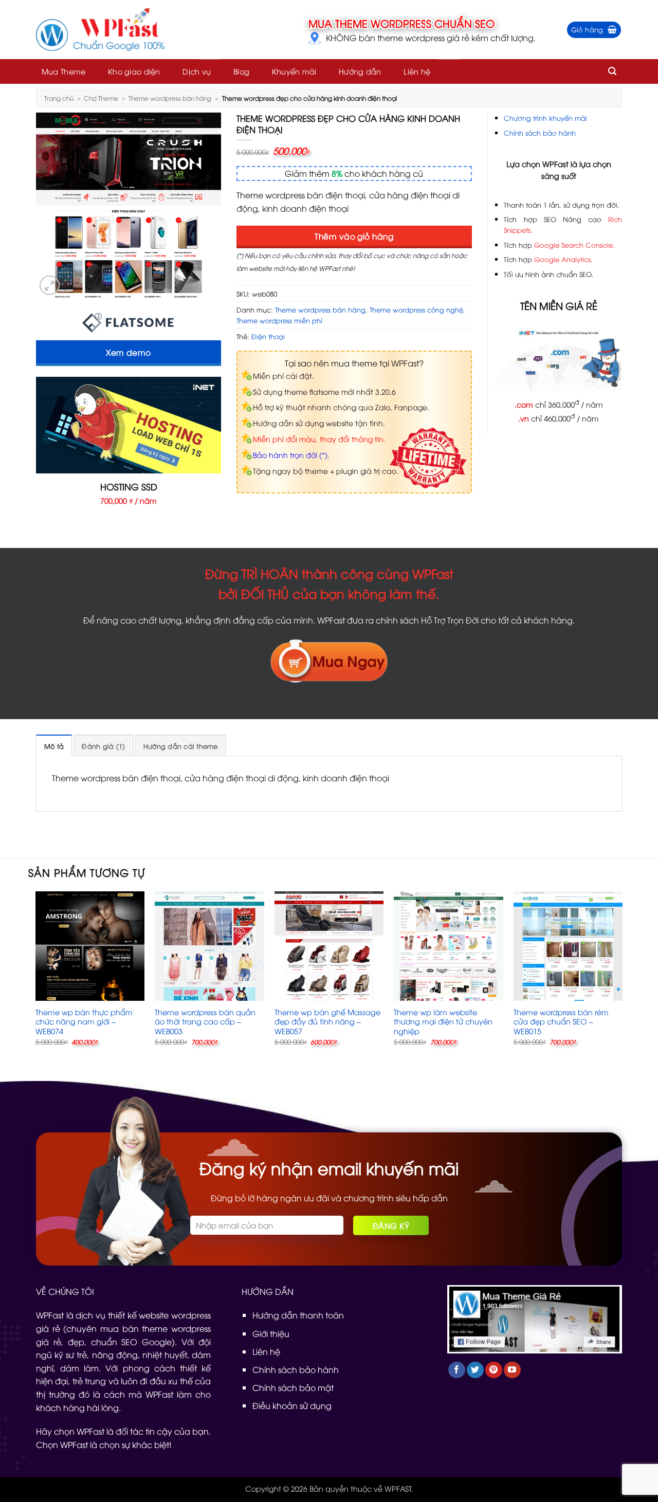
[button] (594, 30)
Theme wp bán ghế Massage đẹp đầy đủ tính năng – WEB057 (327, 1022)
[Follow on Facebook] (456, 1370)
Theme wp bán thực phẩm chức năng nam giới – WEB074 (84, 1022)
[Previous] (36, 977)
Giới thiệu (270, 1333)
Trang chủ (59, 98)
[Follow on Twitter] (475, 1370)
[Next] (622, 977)
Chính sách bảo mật (293, 1387)
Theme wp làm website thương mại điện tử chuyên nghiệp (443, 1022)
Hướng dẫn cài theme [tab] (180, 745)
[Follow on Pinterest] (493, 1370)
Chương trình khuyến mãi (545, 117)
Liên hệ (417, 71)
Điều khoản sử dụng (292, 1405)
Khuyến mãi (294, 71)
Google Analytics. (563, 259)
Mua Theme (64, 71)
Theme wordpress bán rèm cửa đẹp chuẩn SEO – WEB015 (561, 1022)
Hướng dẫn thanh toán (298, 1315)
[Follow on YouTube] (512, 1370)
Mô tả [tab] (54, 745)
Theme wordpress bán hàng (170, 98)
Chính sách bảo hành (540, 132)
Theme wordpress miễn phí (279, 320)
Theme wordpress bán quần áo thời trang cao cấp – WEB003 (205, 1022)
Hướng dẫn (360, 71)
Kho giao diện (134, 71)
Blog (241, 71)
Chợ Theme (101, 98)
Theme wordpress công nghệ (416, 309)
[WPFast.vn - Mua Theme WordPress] (100, 29)
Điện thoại (268, 336)
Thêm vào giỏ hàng (354, 235)
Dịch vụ (196, 71)
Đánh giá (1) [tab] (103, 745)
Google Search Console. (574, 244)
